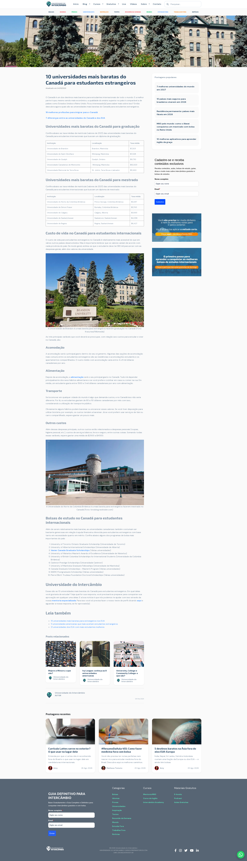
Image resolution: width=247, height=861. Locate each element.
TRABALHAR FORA (180, 12)
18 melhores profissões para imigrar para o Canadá (72, 112)
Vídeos (133, 4)
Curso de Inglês (150, 798)
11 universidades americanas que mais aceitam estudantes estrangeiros (84, 624)
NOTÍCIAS (195, 12)
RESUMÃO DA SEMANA (133, 12)
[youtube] (191, 850)
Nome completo (161, 179)
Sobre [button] (144, 4)
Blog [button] (85, 4)
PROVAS (74, 12)
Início (76, 4)
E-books (178, 794)
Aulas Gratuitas (181, 802)
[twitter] (185, 850)
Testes (115, 814)
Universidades (118, 806)
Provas (115, 802)
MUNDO (149, 12)
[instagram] (180, 850)
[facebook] (176, 850)
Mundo (115, 822)
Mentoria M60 (149, 794)
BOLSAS (51, 12)
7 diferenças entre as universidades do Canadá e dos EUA (75, 118)
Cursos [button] (96, 4)
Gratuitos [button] (111, 4)
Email (157, 189)
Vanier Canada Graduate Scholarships (70, 550)
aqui (139, 600)
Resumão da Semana (121, 818)
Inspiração (117, 810)
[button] (89, 4)
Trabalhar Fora (118, 830)
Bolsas (115, 794)
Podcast (178, 798)
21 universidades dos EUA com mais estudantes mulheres (77, 627)
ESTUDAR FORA (163, 12)
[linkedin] (197, 850)
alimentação (77, 377)
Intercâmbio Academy (153, 802)
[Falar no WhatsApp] (240, 854)
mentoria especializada (64, 600)
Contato (157, 4)
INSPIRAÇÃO (104, 12)
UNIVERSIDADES (88, 12)
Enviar (52, 833)
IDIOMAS (63, 12)
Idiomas (116, 798)
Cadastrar (160, 202)
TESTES (116, 12)
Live (124, 4)
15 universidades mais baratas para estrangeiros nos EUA (78, 621)
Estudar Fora (118, 826)
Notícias (116, 834)
